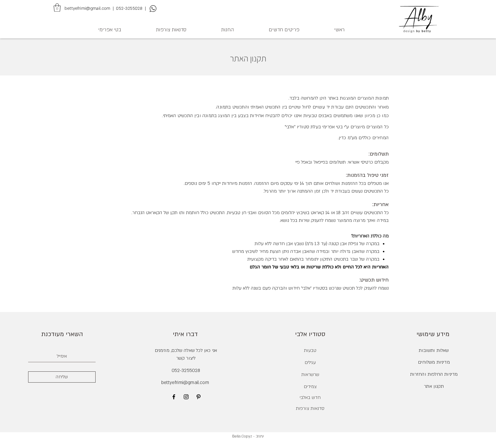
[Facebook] (173, 396)
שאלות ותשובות (434, 350)
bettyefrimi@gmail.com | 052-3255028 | (106, 8)
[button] (57, 7)
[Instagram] (186, 396)
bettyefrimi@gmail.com (185, 382)
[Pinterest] (198, 396)
